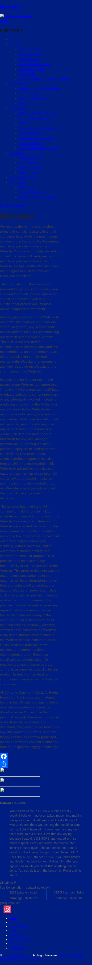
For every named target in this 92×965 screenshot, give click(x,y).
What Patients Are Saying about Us (45, 79)
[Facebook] (30, 756)
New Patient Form (32, 98)
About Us (16, 44)
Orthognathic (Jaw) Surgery (39, 148)
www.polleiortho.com (17, 955)
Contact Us (17, 182)
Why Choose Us (20, 939)
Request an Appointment (37, 197)
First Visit (16, 943)
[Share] (30, 764)
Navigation (11, 6)
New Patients (18, 926)
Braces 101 (17, 108)
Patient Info (17, 153)
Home (13, 918)
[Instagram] (48, 909)
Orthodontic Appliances (36, 118)
